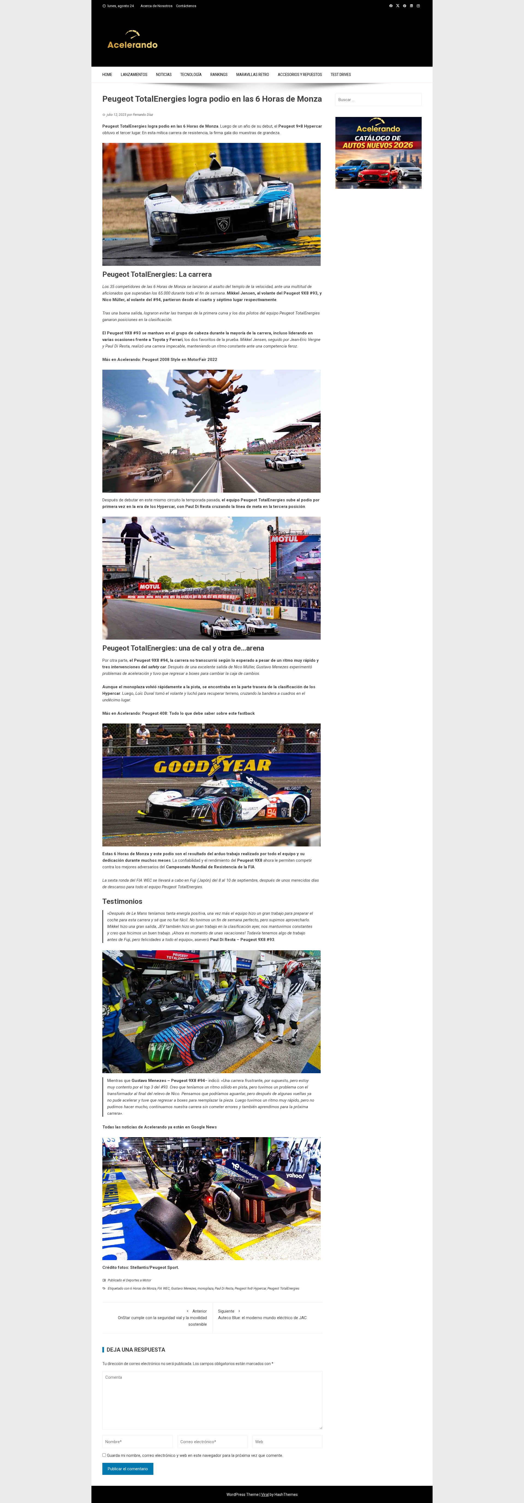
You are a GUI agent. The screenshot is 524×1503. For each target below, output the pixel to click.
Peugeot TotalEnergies (283, 1288)
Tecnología (191, 74)
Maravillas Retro (252, 74)
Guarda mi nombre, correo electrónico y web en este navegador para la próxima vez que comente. (195, 1455)
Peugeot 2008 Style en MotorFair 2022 (179, 359)
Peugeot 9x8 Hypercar (250, 1288)
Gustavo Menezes (183, 1288)
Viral (265, 1494)
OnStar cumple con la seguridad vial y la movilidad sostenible (162, 1318)
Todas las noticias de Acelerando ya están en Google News (159, 1127)
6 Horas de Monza (143, 1288)
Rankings (219, 74)
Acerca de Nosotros (156, 6)
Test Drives (341, 74)
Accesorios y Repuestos (300, 74)
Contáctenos (186, 6)
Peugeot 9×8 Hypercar (300, 126)
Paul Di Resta (224, 1288)
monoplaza (205, 1288)
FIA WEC (163, 1288)
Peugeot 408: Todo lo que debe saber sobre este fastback (198, 713)
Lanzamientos (134, 74)
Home (107, 74)
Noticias (164, 74)
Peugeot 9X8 (296, 293)
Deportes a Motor (138, 1280)
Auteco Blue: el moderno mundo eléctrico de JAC (262, 1314)
